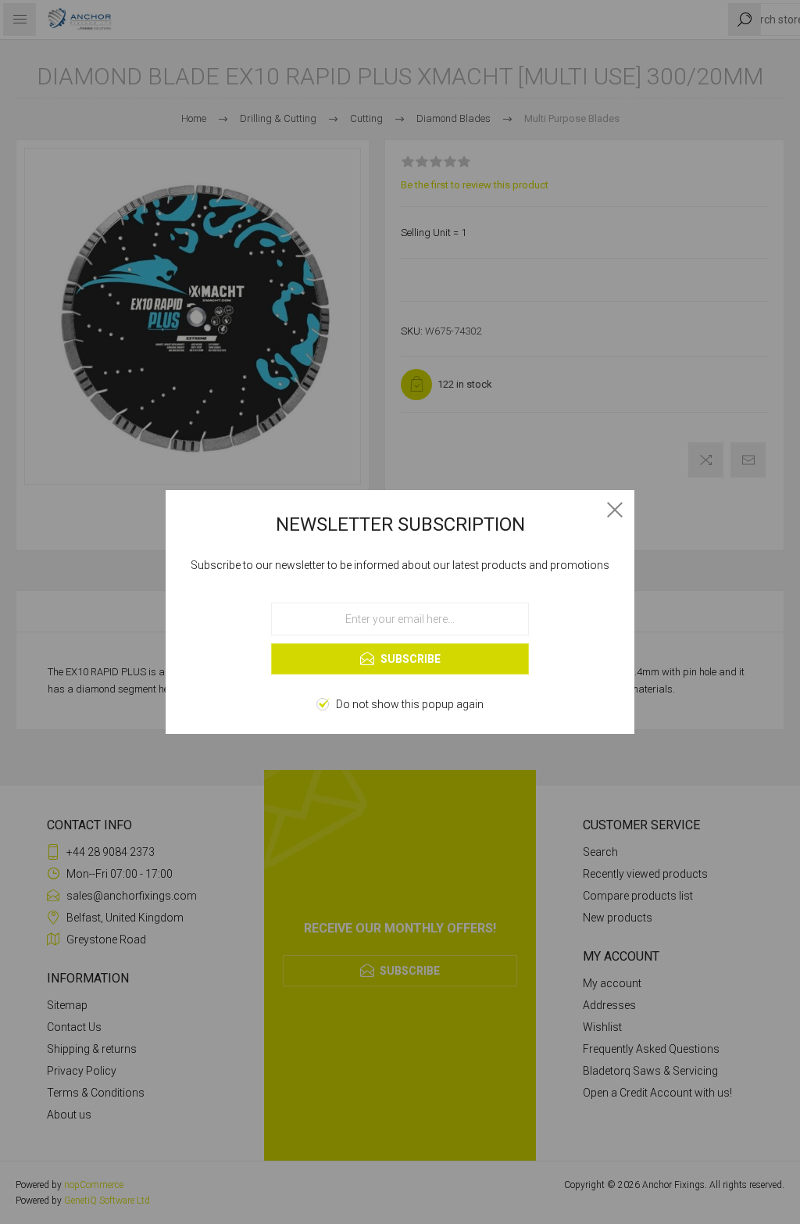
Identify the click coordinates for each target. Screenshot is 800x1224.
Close (614, 509)
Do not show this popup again (410, 704)
